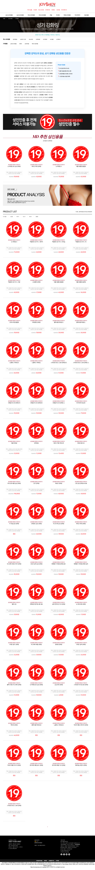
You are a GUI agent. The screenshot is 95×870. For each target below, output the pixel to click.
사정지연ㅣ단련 (23, 39)
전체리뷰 (47, 10)
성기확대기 (58, 39)
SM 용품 (86, 15)
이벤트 (53, 10)
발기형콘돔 (15, 39)
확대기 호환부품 (35, 43)
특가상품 (29, 10)
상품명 (37, 216)
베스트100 (41, 10)
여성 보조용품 (42, 15)
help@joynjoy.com (67, 850)
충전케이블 (27, 43)
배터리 (20, 43)
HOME (4, 18)
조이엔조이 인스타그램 (67, 854)
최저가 (17, 216)
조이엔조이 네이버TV (69, 854)
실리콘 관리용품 (13, 43)
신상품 (11, 216)
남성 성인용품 (9, 15)
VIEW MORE (11, 189)
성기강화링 (17, 18)
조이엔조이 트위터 (61, 854)
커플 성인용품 (67, 15)
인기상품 (4, 216)
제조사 (30, 216)
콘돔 (51, 15)
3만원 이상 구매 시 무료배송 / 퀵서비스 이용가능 (47, 35)
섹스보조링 (31, 39)
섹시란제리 (77, 15)
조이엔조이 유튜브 (72, 854)
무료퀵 (35, 10)
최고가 (24, 216)
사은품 (58, 10)
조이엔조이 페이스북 (64, 854)
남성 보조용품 (20, 15)
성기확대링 (38, 39)
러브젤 (57, 15)
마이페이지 (64, 10)
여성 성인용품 (31, 15)
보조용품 (51, 39)
